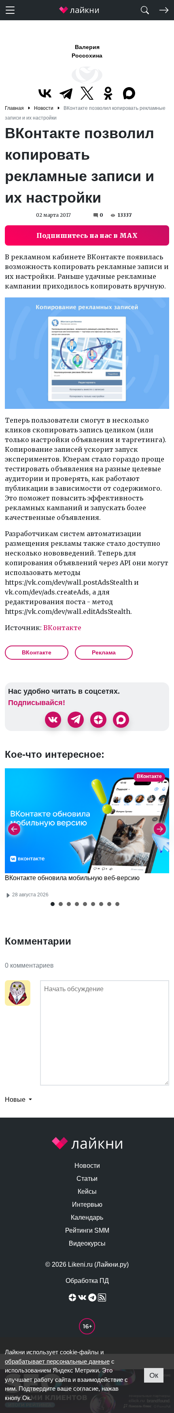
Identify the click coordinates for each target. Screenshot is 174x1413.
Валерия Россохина (87, 51)
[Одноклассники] (108, 93)
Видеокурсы (87, 1243)
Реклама (104, 652)
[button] (53, 904)
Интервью (87, 1204)
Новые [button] (16, 1099)
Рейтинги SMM (87, 1230)
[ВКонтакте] (45, 93)
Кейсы (87, 1191)
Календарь (87, 1217)
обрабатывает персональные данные (57, 1361)
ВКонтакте (62, 628)
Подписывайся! (36, 703)
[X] (87, 93)
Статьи (87, 1178)
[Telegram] (66, 93)
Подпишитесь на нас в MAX (87, 235)
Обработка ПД (87, 1280)
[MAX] (129, 93)
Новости (87, 1165)
